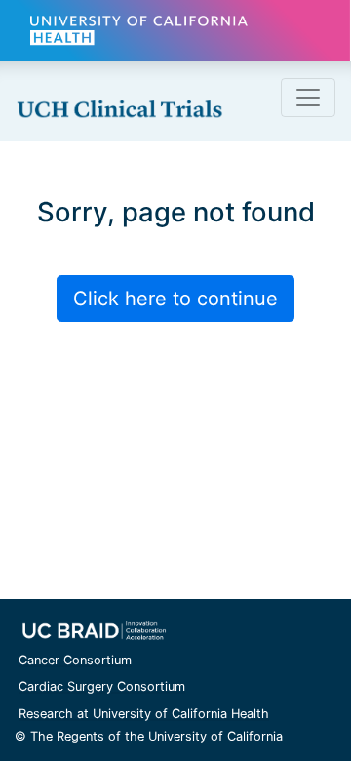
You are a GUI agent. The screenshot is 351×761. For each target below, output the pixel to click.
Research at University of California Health (144, 713)
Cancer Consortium (75, 660)
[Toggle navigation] (308, 97)
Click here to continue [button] (175, 298)
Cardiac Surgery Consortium (102, 686)
